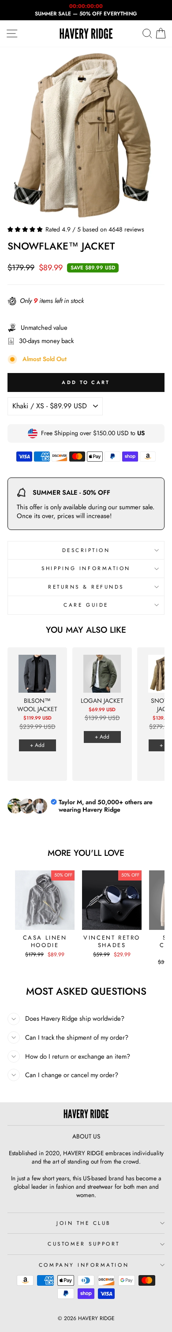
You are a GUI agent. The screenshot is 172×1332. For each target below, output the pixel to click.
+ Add (37, 745)
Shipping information (86, 568)
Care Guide (86, 604)
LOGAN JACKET (102, 701)
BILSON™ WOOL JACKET (37, 705)
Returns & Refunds (86, 586)
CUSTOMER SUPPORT (84, 1243)
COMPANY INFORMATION (84, 1265)
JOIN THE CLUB (83, 1223)
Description (86, 550)
